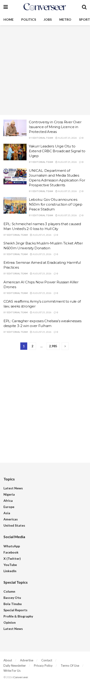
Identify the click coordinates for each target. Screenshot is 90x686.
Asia (6, 513)
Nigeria (9, 494)
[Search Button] (84, 7)
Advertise (26, 660)
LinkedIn (9, 571)
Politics (28, 19)
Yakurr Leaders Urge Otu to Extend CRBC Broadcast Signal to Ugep (57, 151)
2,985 (53, 346)
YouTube (10, 565)
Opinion (9, 622)
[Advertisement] (45, 70)
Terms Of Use (70, 665)
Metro (65, 19)
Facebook (10, 552)
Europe (8, 507)
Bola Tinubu (12, 604)
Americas (10, 519)
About (7, 660)
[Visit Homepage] (44, 6)
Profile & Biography (18, 616)
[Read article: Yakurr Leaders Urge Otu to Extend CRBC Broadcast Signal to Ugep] (15, 152)
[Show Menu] (5, 7)
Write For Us (12, 670)
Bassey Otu (12, 598)
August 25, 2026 (67, 137)
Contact (46, 660)
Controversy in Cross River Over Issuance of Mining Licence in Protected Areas (55, 127)
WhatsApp (11, 546)
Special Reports (15, 610)
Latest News (13, 488)
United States (14, 525)
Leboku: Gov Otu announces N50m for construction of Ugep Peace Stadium (55, 204)
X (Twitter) (12, 558)
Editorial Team (43, 137)
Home (8, 19)
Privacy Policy (43, 665)
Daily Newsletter (14, 665)
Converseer (20, 677)
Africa (8, 500)
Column (9, 591)
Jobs (48, 19)
